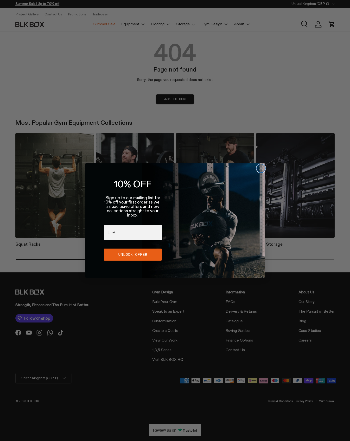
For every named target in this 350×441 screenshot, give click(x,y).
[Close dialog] (261, 168)
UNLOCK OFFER (132, 254)
